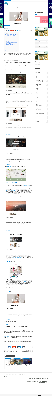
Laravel (36, 101)
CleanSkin (9, 166)
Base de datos (22, 7)
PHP (19, 7)
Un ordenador (37, 121)
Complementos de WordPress (39, 80)
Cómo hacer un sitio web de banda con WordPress (10, 351)
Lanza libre (37, 100)
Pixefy (8, 136)
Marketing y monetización (39, 105)
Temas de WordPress (38, 120)
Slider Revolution (16, 195)
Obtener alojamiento (13, 88)
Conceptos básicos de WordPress (40, 81)
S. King (8, 291)
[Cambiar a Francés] (18, 0)
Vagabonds (9, 200)
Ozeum (8, 72)
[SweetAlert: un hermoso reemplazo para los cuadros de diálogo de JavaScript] (41, 19)
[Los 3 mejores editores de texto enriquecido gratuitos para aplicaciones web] (41, 55)
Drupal (36, 92)
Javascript (14, 7)
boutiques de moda (24, 281)
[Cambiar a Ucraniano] (27, 0)
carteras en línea (30, 124)
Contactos (12, 0)
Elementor (10, 7)
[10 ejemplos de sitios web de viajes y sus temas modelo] (9, 361)
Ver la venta (6, 324)
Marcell (8, 232)
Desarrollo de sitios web (38, 84)
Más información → (8, 134)
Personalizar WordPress (38, 109)
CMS (36, 77)
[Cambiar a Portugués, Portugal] (23, 0)
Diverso (26, 7)
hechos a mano (8, 186)
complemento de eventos (21, 100)
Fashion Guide (6, 336)
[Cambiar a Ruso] (14, 0)
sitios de (7, 190)
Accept (39, 395)
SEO (36, 117)
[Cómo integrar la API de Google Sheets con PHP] (41, 31)
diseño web (37, 89)
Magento (37, 104)
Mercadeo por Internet (38, 108)
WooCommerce (17, 156)
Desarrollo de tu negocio (39, 85)
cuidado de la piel (13, 190)
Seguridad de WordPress (38, 116)
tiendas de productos (27, 185)
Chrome (7, 7)
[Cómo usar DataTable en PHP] (41, 43)
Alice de (8, 261)
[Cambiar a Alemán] (19, 0)
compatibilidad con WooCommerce (13, 227)
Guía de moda (10, 105)
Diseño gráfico (37, 88)
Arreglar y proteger (38, 72)
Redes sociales (37, 112)
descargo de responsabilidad (42, 382)
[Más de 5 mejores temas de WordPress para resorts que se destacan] (18, 361)
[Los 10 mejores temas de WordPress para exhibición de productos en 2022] (27, 361)
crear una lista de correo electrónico (18, 257)
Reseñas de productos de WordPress (40, 113)
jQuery (17, 7)
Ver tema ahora (8, 88)
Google (36, 96)
